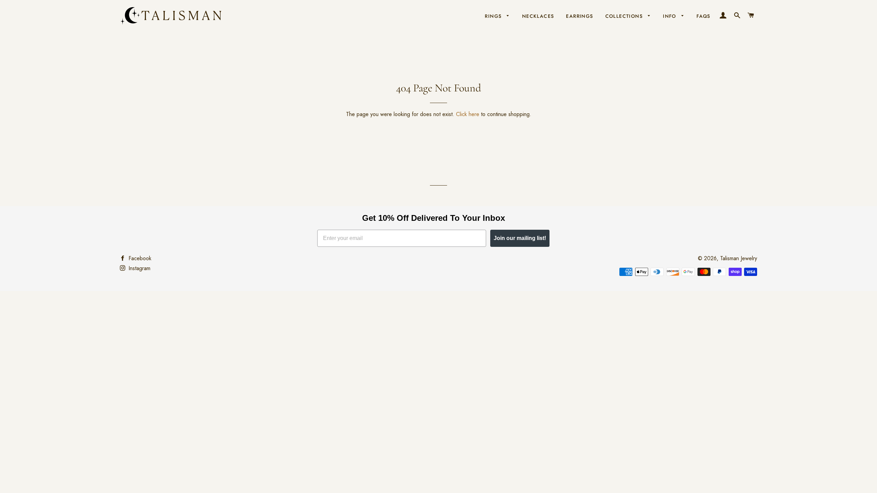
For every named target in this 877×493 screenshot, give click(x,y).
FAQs (703, 16)
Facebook (139, 258)
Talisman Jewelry (738, 258)
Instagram (138, 268)
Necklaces (538, 16)
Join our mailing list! (520, 238)
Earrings (579, 16)
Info (670, 16)
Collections (625, 16)
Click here (467, 114)
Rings (494, 16)
